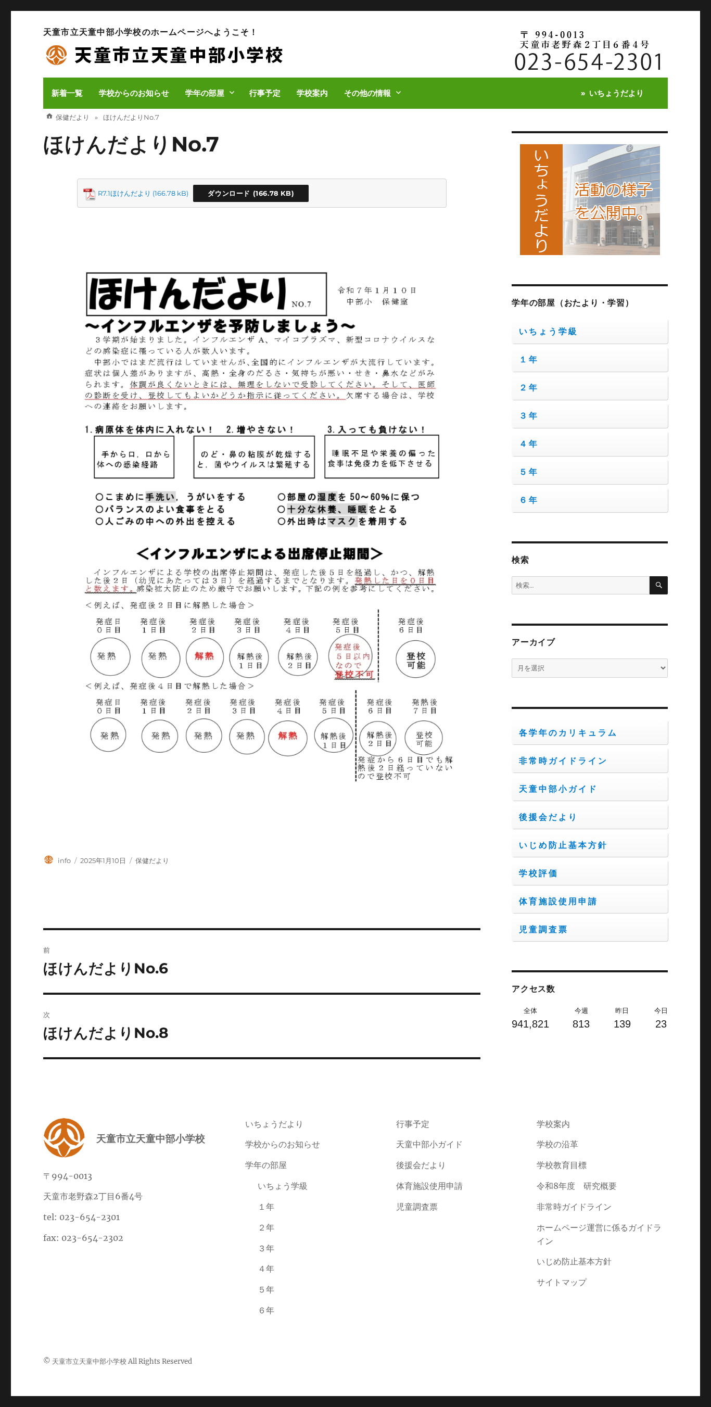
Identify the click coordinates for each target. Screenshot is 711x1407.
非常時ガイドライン (563, 761)
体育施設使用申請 (558, 901)
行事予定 (265, 93)
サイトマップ (562, 1282)
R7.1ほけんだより (124, 193)
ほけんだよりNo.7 (131, 144)
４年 (529, 444)
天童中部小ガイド (558, 789)
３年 (529, 416)
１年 (529, 359)
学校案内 (312, 93)
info (64, 860)
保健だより (152, 860)
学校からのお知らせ (134, 93)
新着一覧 (67, 93)
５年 (529, 472)
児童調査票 (543, 929)
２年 (529, 387)
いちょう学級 (548, 331)
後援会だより (548, 817)
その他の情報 (367, 93)
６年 (529, 500)
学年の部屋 (204, 93)
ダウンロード (229, 193)
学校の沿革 (557, 1144)
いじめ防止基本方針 (563, 845)
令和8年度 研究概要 (577, 1186)
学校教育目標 (562, 1165)
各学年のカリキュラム (568, 733)
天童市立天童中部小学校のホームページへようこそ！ (151, 32)
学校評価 (538, 873)
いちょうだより (616, 93)
